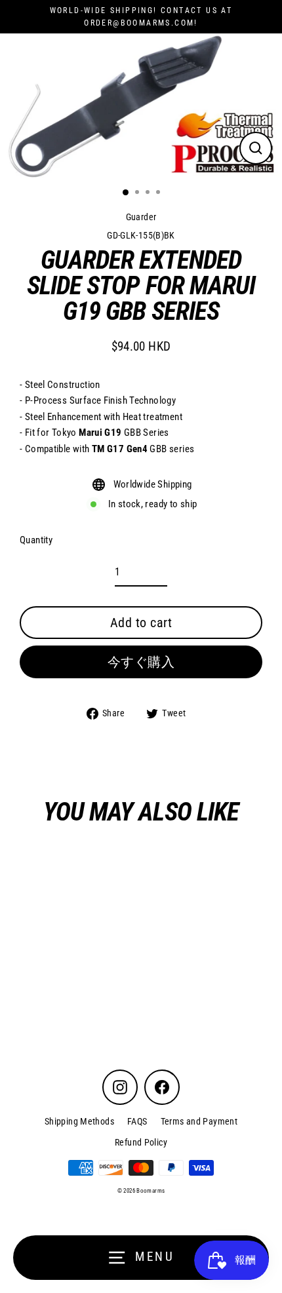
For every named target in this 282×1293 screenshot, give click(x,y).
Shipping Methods (79, 1121)
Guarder (141, 217)
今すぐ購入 (141, 662)
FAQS (137, 1121)
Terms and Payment (199, 1121)
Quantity (36, 540)
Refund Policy (141, 1142)
